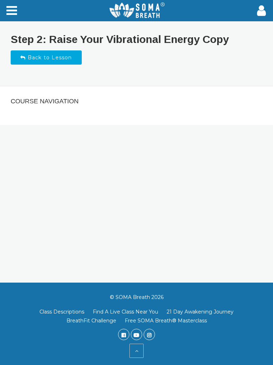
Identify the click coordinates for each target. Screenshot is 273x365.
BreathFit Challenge (91, 320)
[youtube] (136, 334)
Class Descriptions (61, 312)
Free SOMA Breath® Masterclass (166, 320)
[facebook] (123, 334)
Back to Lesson (49, 57)
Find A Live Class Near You (125, 312)
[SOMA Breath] (136, 11)
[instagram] (149, 334)
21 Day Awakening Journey (200, 312)
